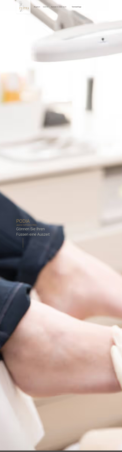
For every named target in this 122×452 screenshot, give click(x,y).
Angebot (37, 7)
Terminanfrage (76, 7)
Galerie (45, 7)
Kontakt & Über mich (58, 7)
